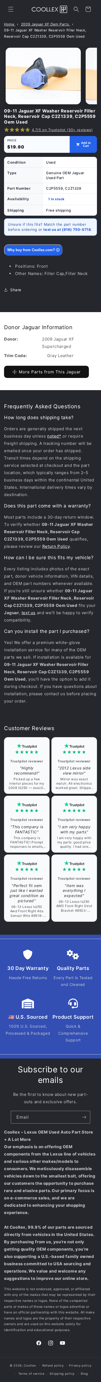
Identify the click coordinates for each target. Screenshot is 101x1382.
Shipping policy (62, 1373)
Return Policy (56, 546)
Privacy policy (80, 1365)
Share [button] (15, 289)
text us (29, 612)
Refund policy (53, 1365)
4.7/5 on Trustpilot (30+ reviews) (62, 130)
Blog (84, 1373)
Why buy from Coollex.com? (33, 250)
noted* (54, 436)
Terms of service (31, 1373)
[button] (11, 9)
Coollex (30, 1365)
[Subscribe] (84, 1117)
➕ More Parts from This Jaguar (46, 371)
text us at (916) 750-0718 (67, 229)
